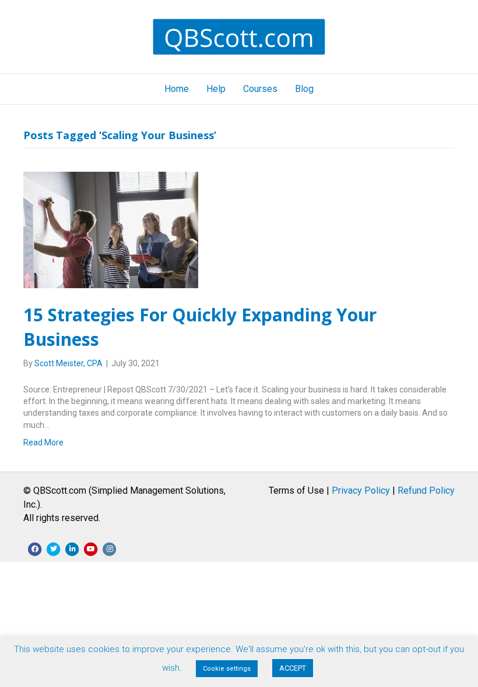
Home (176, 88)
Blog (304, 88)
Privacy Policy (361, 490)
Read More (43, 442)
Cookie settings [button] (227, 668)
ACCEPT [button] (292, 668)
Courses (260, 88)
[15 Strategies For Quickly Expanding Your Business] (110, 228)
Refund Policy (426, 490)
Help (216, 88)
